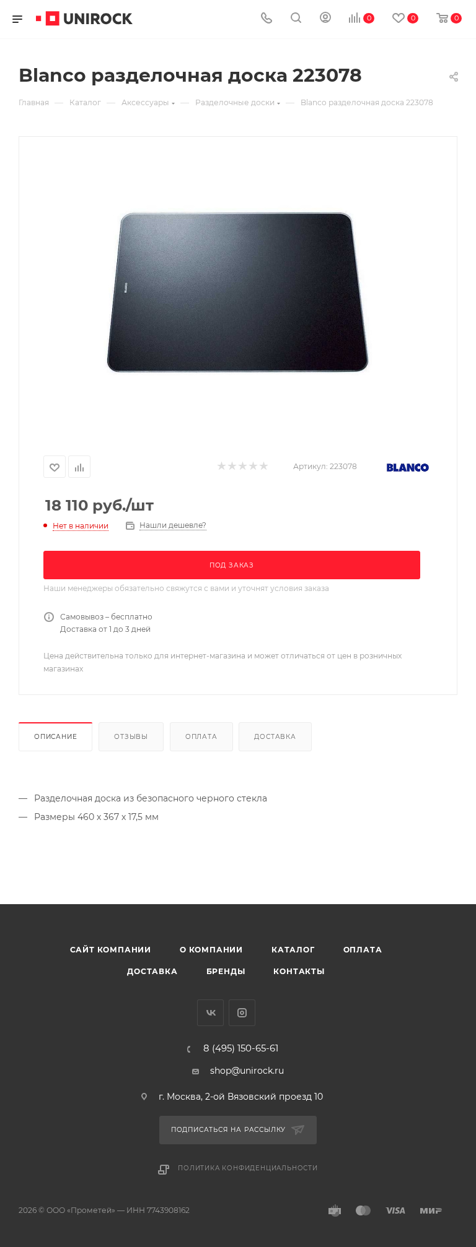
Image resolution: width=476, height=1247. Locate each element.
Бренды (225, 971)
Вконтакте (210, 1012)
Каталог (293, 949)
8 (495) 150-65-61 (240, 1048)
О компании (211, 949)
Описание (55, 737)
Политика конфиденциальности (248, 1168)
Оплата (201, 737)
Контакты (298, 971)
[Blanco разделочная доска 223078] (238, 292)
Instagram (242, 1012)
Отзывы (131, 737)
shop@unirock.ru (247, 1070)
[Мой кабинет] (325, 19)
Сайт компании (110, 949)
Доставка (275, 737)
